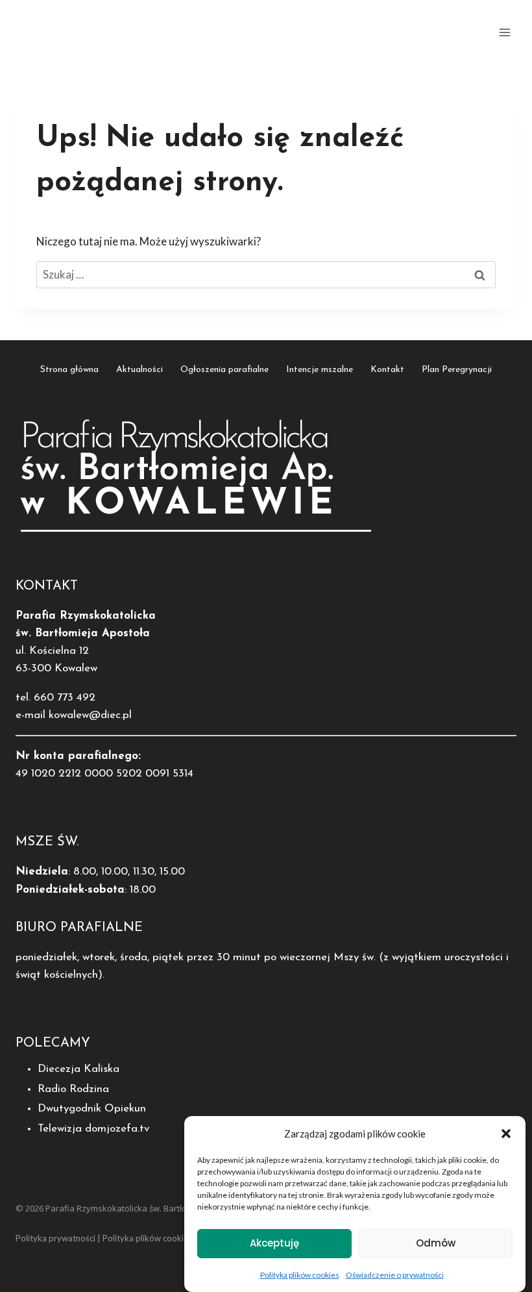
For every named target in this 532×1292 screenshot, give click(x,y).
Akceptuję (274, 1243)
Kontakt (387, 370)
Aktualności (139, 370)
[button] (506, 1133)
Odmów (435, 1243)
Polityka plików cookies (299, 1275)
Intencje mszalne (319, 370)
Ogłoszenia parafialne (224, 370)
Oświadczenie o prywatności (395, 1275)
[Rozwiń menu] (504, 32)
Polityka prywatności (55, 1238)
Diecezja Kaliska (78, 1069)
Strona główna (69, 370)
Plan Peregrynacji (457, 370)
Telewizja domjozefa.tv (93, 1128)
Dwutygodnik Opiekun (92, 1108)
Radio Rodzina (73, 1089)
